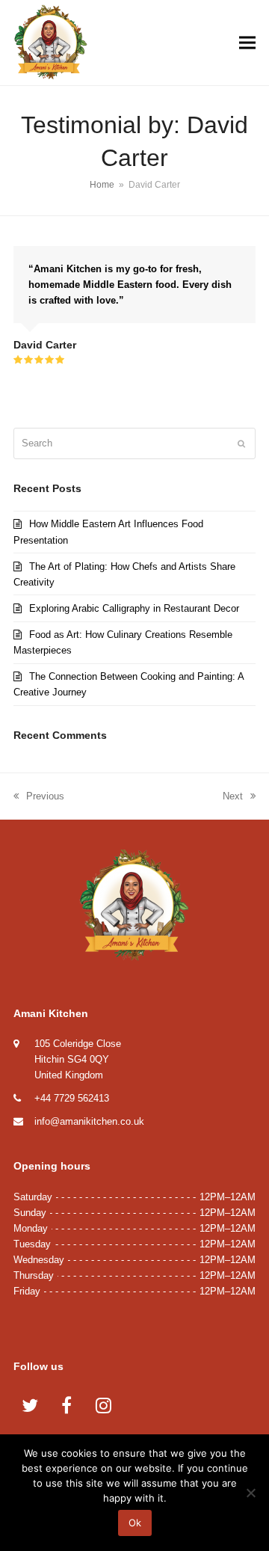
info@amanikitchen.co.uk (89, 1121)
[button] (247, 43)
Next (233, 797)
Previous (38, 797)
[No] (250, 1492)
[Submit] (241, 443)
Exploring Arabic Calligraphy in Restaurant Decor (134, 608)
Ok (135, 1523)
